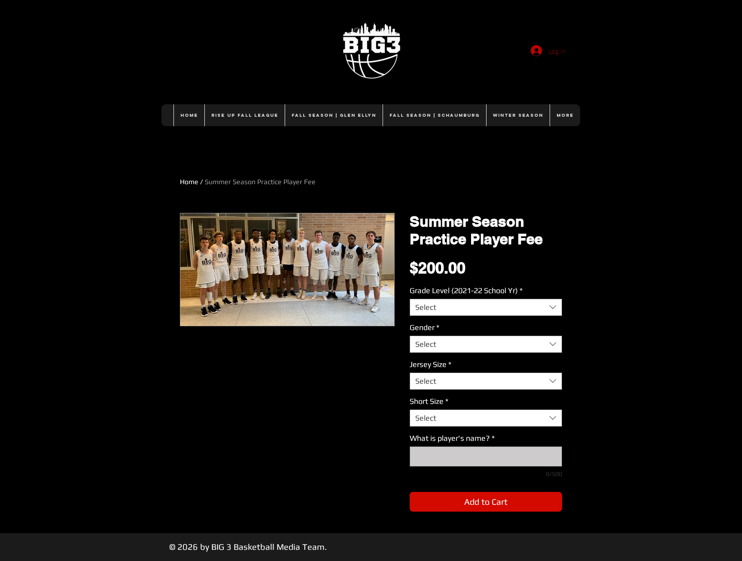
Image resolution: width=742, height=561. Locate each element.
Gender (424, 327)
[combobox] (486, 307)
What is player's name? (452, 438)
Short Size (429, 401)
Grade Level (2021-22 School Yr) (466, 290)
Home (189, 182)
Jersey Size (430, 364)
